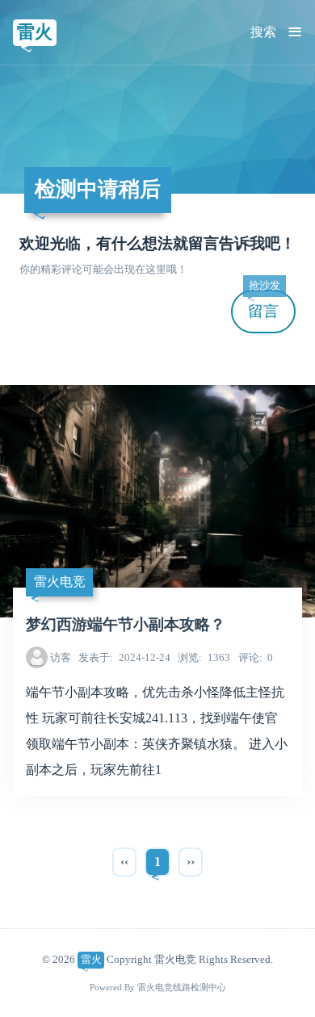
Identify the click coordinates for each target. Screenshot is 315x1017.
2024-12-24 (124, 657)
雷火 (34, 32)
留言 (264, 305)
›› (191, 861)
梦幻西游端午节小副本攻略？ (125, 624)
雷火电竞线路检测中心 (181, 987)
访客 (60, 657)
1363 (204, 657)
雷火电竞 (60, 581)
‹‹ (124, 861)
